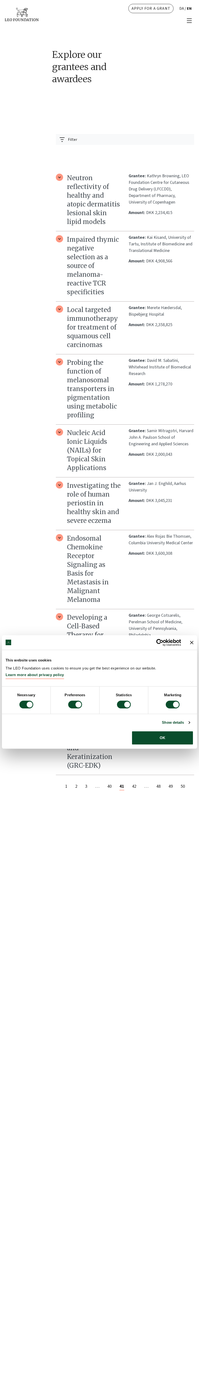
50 (183, 786)
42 (134, 786)
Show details (173, 722)
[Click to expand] (59, 177)
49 (170, 786)
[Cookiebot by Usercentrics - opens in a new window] (160, 642)
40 (109, 786)
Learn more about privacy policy (35, 675)
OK (162, 738)
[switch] (75, 704)
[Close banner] (191, 642)
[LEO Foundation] (22, 14)
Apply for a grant (151, 8)
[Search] (188, 151)
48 (158, 786)
